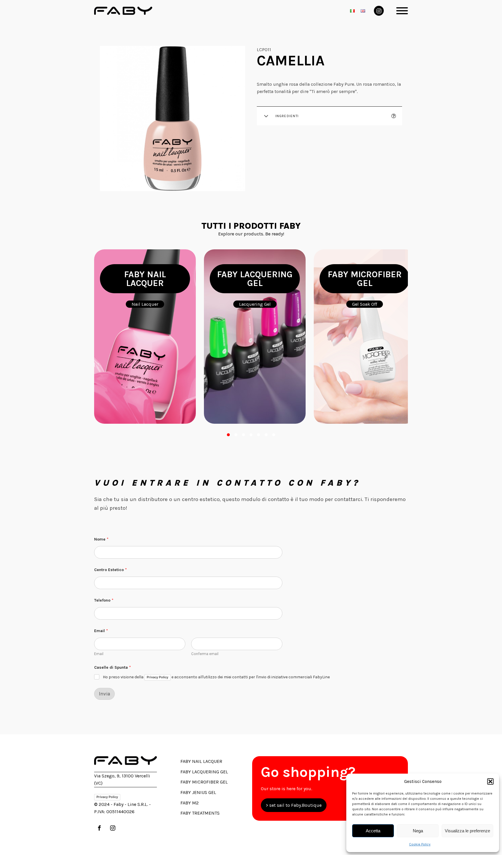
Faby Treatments (200, 813)
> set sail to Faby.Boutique (294, 805)
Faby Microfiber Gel (204, 782)
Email (98, 654)
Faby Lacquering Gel (204, 771)
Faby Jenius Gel (198, 792)
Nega (418, 830)
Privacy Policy (157, 677)
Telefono (104, 600)
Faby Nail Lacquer (201, 761)
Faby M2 (189, 803)
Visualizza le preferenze (467, 830)
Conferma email (204, 654)
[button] (490, 781)
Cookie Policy (420, 844)
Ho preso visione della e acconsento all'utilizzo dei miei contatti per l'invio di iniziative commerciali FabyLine (216, 677)
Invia (104, 694)
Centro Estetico (110, 569)
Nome (101, 539)
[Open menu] (402, 10)
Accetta (373, 830)
